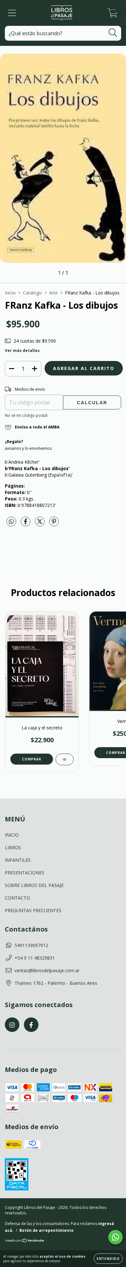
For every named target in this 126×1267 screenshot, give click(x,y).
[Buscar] (113, 32)
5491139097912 (31, 945)
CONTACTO (17, 898)
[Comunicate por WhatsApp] (115, 1237)
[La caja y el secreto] (65, 759)
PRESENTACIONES (24, 873)
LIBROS (13, 847)
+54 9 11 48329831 (35, 958)
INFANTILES (18, 860)
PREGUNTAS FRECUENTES (33, 910)
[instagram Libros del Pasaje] (12, 1024)
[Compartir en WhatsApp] (11, 522)
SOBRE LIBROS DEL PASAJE (34, 885)
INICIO (12, 835)
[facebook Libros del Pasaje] (31, 1024)
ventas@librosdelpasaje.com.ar (47, 970)
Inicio (10, 293)
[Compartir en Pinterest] (54, 524)
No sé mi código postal (26, 415)
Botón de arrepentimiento (46, 1230)
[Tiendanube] (25, 1241)
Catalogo (32, 293)
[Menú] (12, 13)
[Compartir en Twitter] (40, 524)
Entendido (108, 1258)
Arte (53, 293)
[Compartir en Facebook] (26, 524)
